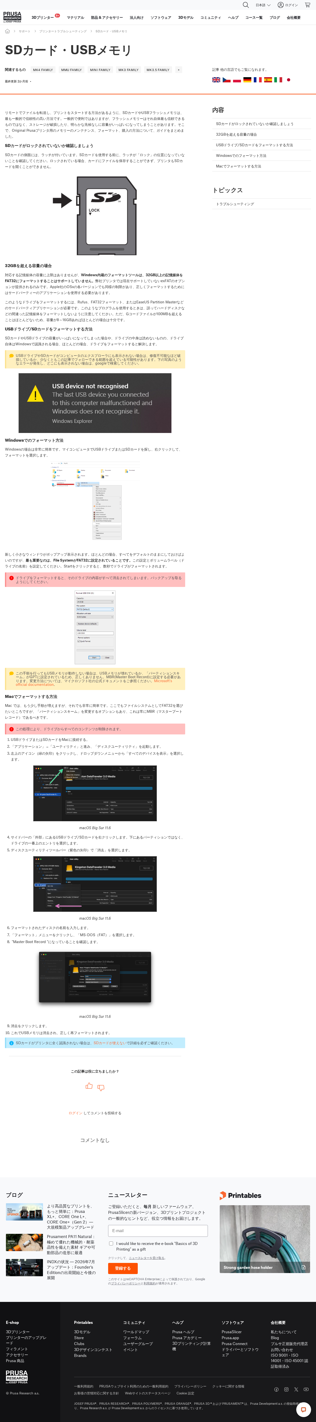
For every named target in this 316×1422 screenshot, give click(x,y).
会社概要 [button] (294, 17)
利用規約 (150, 1283)
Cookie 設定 (185, 1393)
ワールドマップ (136, 1331)
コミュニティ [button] (210, 17)
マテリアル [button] (75, 17)
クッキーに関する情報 (228, 1386)
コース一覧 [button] (254, 17)
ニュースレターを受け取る (146, 1258)
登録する (123, 1268)
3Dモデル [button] (186, 17)
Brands (80, 1355)
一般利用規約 (83, 1386)
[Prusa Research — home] (12, 17)
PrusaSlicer (232, 1331)
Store (79, 1337)
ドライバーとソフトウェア (240, 1352)
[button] (216, 79)
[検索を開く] (246, 5)
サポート (25, 31)
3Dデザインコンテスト (93, 1349)
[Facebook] (276, 1389)
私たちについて (284, 1331)
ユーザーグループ (138, 1343)
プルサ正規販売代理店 (289, 1343)
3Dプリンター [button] (45, 16)
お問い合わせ (282, 1349)
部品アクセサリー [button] (107, 17)
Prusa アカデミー (187, 1337)
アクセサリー (17, 1354)
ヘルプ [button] (233, 17)
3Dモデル (82, 1331)
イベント (130, 1349)
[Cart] (308, 5)
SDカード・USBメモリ (111, 31)
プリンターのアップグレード (26, 1340)
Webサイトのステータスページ (148, 1393)
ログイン (75, 1113)
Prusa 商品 (15, 1360)
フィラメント (17, 1348)
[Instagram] (286, 1389)
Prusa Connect (234, 1343)
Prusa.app (230, 1337)
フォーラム (132, 1337)
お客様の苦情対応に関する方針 (96, 1393)
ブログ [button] (275, 17)
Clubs (79, 1343)
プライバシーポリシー (126, 1283)
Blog (275, 1337)
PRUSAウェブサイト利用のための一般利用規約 (133, 1386)
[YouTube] (306, 1389)
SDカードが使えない (110, 1042)
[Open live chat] (303, 1409)
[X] (296, 1389)
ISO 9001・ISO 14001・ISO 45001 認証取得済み (289, 1360)
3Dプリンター (18, 1331)
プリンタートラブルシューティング (63, 31)
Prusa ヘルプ (183, 1331)
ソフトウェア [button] (161, 17)
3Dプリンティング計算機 (191, 1346)
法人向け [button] (137, 17)
